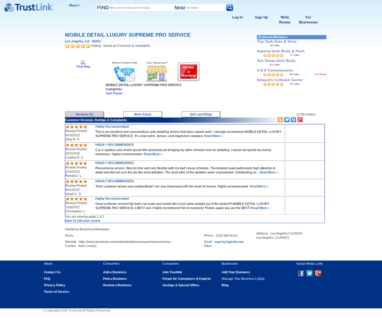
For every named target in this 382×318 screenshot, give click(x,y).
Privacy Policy (54, 285)
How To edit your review (82, 221)
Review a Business (117, 285)
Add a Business (115, 272)
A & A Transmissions (275, 70)
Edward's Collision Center (280, 80)
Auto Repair (114, 93)
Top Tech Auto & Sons (277, 41)
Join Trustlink (172, 272)
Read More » (213, 136)
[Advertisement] (158, 101)
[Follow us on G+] (318, 273)
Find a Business (115, 279)
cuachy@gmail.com (229, 242)
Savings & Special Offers (180, 285)
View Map (83, 66)
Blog (225, 285)
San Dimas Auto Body (276, 61)
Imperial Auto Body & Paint (281, 51)
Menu (73, 5)
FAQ (47, 279)
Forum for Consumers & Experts (186, 279)
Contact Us (52, 272)
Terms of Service (56, 292)
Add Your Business (236, 272)
